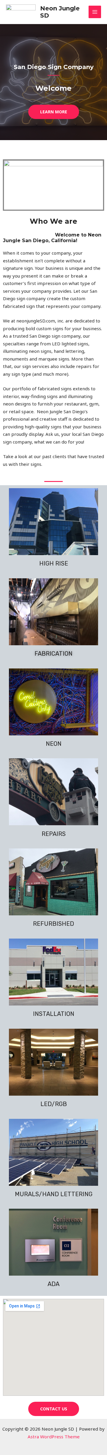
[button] (53, 112)
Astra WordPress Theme (54, 1437)
